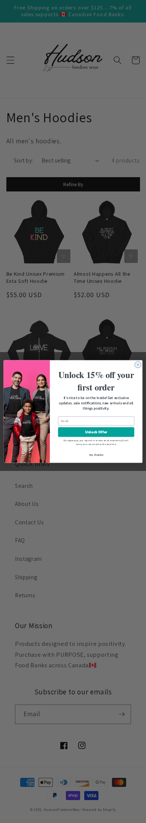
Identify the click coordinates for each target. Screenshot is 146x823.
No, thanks (96, 455)
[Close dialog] (138, 364)
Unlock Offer (96, 432)
